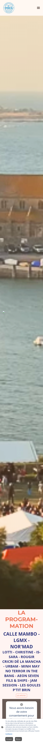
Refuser (18, 739)
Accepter (9, 739)
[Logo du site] (9, 8)
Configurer (9, 734)
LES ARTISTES (21, 696)
